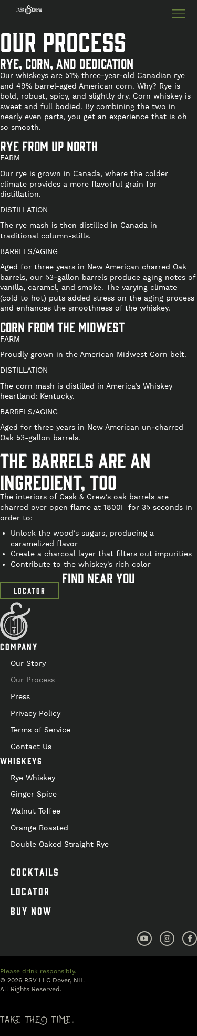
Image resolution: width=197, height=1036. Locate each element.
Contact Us (31, 746)
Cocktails (35, 871)
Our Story (28, 663)
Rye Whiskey (33, 777)
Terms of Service (40, 729)
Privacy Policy (35, 713)
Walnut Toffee (35, 811)
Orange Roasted (39, 828)
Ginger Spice (34, 794)
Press (20, 696)
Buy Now (31, 910)
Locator (30, 891)
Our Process (33, 679)
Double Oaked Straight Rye (60, 844)
